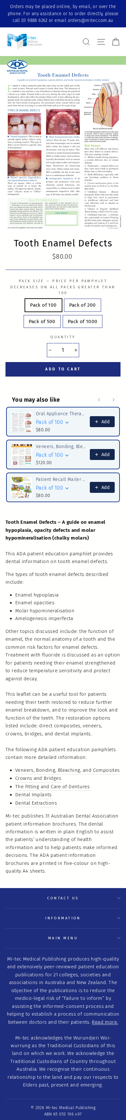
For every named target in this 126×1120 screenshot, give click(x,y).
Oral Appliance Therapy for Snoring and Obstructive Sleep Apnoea (61, 413)
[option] (63, 13)
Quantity (63, 337)
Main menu (63, 938)
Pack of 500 (42, 321)
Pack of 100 (43, 305)
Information (63, 918)
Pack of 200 (82, 305)
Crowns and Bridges (38, 778)
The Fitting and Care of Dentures (52, 787)
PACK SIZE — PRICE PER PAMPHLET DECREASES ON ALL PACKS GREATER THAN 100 (63, 287)
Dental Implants (33, 795)
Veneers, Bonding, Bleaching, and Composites (67, 770)
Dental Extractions (36, 803)
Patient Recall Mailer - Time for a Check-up (61, 479)
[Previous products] (99, 399)
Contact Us (63, 898)
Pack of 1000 (83, 321)
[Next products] (113, 399)
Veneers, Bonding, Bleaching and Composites (61, 446)
